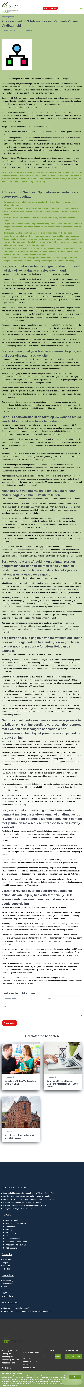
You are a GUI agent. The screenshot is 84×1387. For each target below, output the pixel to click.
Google (7, 1214)
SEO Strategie (63, 79)
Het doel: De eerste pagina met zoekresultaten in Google (26, 1196)
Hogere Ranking (50, 578)
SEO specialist (11, 1248)
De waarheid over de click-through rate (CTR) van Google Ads (28, 1193)
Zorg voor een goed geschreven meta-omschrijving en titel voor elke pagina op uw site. (42, 208)
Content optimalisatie (12, 144)
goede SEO (10, 98)
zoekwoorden (37, 101)
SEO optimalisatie (12, 1239)
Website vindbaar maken (15, 1223)
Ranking (8, 1229)
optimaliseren (30, 144)
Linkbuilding (8, 150)
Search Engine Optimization (49, 87)
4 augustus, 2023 (10, 30)
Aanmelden (10, 1226)
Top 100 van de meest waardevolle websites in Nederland (27, 1311)
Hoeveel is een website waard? (16, 1308)
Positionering (10, 1233)
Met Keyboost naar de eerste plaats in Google (22, 1202)
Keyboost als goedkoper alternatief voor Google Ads (24, 1205)
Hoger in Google (12, 1220)
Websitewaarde (10, 1302)
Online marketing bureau (15, 1245)
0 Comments (26, 30)
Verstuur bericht (9, 1023)
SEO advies (66, 342)
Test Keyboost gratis (50, 8)
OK (74, 1377)
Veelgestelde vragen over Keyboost (17, 1208)
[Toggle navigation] (81, 7)
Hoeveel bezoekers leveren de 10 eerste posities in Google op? (29, 1199)
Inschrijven (73, 1356)
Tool (5, 1287)
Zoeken (58, 1356)
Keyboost (31, 164)
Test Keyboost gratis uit (14, 1187)
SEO (3, 79)
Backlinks (7, 1254)
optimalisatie (18, 138)
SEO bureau (34, 115)
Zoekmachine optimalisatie (16, 1242)
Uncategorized (8, 17)
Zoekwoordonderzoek (12, 132)
